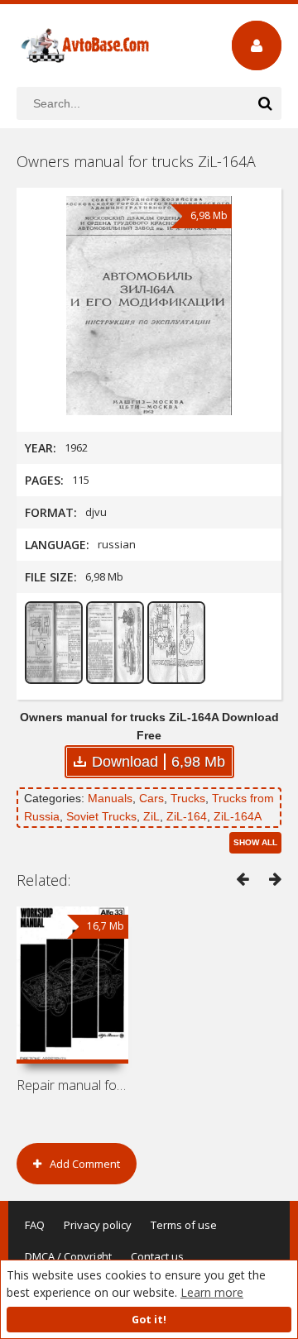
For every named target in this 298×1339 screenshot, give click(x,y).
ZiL (151, 816)
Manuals (110, 798)
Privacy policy (98, 1224)
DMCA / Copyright (68, 1256)
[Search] (264, 103)
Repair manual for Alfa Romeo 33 (72, 1085)
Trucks (188, 798)
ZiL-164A (238, 816)
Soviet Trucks (101, 816)
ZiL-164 (186, 816)
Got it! (149, 1320)
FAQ (35, 1224)
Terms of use (184, 1224)
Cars (151, 798)
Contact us (157, 1256)
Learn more (211, 1292)
